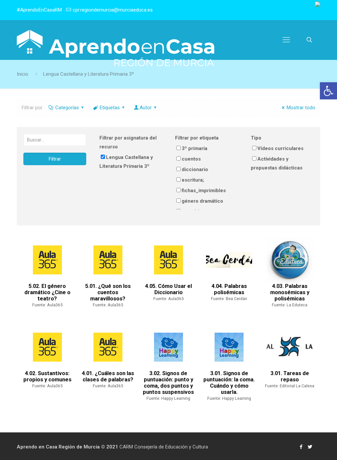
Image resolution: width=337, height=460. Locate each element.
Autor (146, 108)
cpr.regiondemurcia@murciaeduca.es (113, 10)
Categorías (67, 108)
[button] (328, 90)
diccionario (195, 169)
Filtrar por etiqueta (197, 138)
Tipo (256, 138)
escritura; (193, 180)
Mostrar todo (301, 108)
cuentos (191, 159)
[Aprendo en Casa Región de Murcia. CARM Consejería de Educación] (115, 48)
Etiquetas (110, 108)
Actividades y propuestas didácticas (276, 163)
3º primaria (194, 148)
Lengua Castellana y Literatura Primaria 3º (126, 161)
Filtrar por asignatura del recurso (128, 142)
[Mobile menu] (286, 39)
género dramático (202, 201)
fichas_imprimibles (204, 190)
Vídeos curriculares (280, 148)
